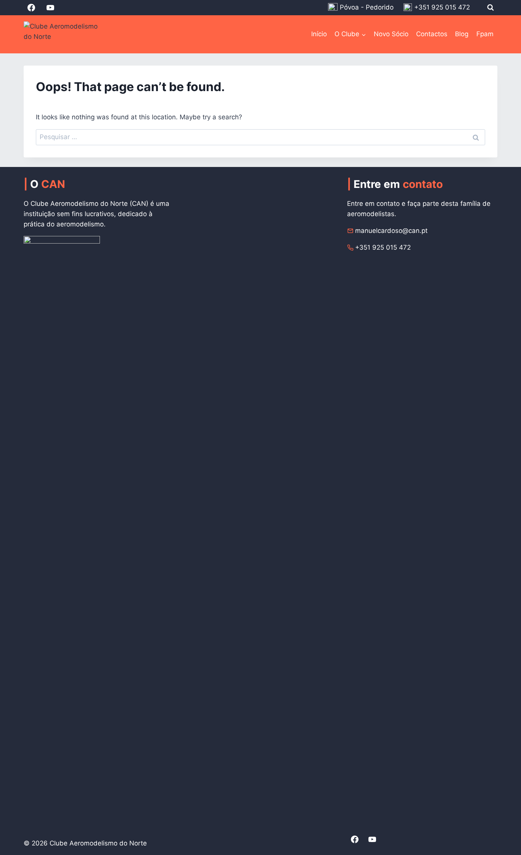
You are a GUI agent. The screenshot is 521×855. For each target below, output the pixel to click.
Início (319, 34)
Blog (461, 34)
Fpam (485, 34)
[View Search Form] (490, 7)
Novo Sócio (391, 34)
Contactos (431, 34)
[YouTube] (50, 7)
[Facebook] (31, 7)
